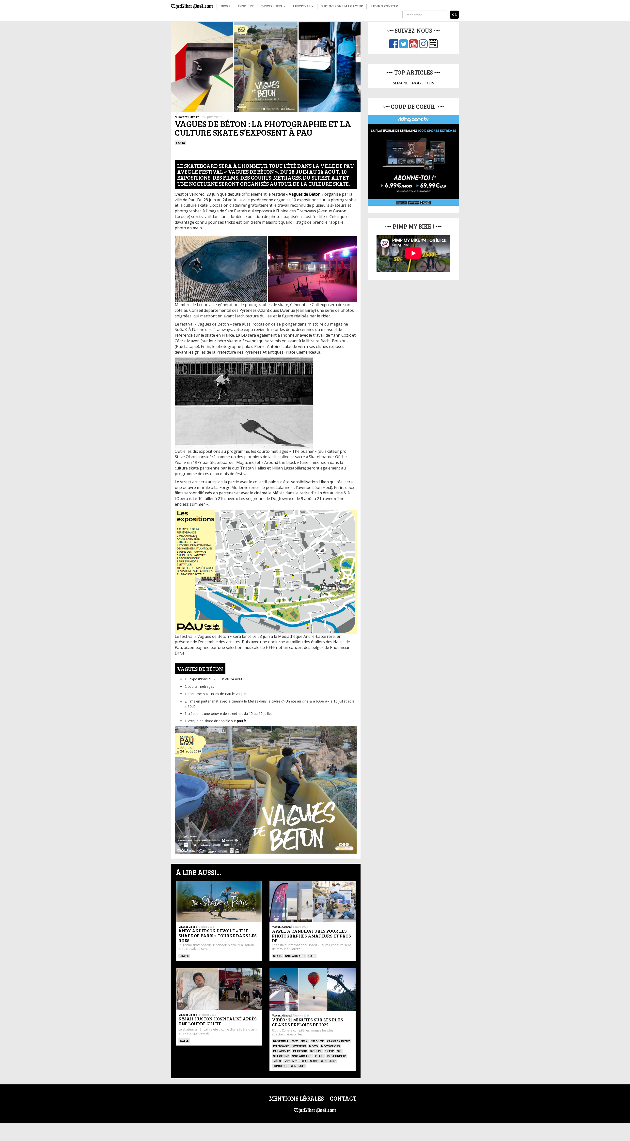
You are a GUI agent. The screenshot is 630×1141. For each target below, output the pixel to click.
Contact (343, 1098)
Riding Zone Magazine (342, 6)
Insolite (245, 6)
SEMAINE (400, 83)
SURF (311, 956)
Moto (313, 1046)
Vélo (277, 1061)
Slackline (281, 1056)
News (225, 6)
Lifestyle (302, 6)
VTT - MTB (291, 1061)
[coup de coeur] (413, 160)
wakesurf (309, 1061)
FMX (304, 1041)
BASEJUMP (280, 1041)
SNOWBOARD (295, 956)
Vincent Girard (187, 116)
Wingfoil (280, 1066)
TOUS (429, 83)
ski (339, 1051)
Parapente (281, 1051)
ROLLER (316, 1051)
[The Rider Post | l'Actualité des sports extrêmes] (192, 6)
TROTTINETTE (336, 1056)
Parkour (300, 1051)
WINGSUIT (298, 1066)
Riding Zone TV (384, 6)
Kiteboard (281, 1046)
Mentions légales (296, 1098)
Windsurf (328, 1061)
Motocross (330, 1046)
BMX (295, 1041)
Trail (319, 1056)
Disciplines (272, 6)
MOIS (416, 83)
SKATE (180, 142)
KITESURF (299, 1046)
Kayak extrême (338, 1041)
